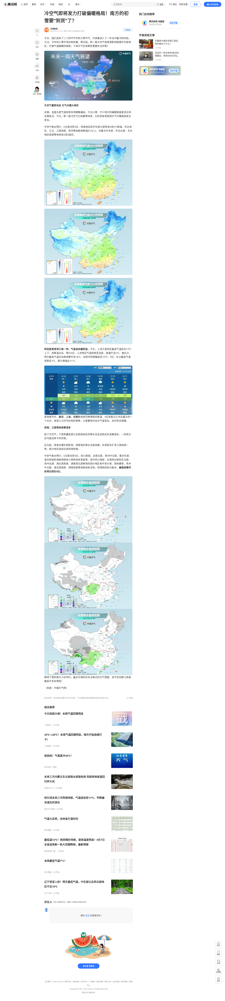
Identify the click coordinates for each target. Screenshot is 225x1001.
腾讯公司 (85, 992)
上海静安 (48, 746)
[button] (174, 23)
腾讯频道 (124, 981)
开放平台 (84, 981)
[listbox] (88, 800)
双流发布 (48, 767)
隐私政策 (76, 981)
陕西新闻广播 (49, 851)
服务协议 (68, 981)
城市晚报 (48, 830)
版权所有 (92, 992)
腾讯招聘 (100, 981)
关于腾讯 (48, 981)
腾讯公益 (108, 981)
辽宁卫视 (48, 893)
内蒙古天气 (48, 788)
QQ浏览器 (116, 981)
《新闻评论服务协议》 (79, 902)
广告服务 (92, 981)
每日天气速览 (49, 809)
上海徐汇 (48, 725)
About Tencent (58, 981)
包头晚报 (48, 872)
